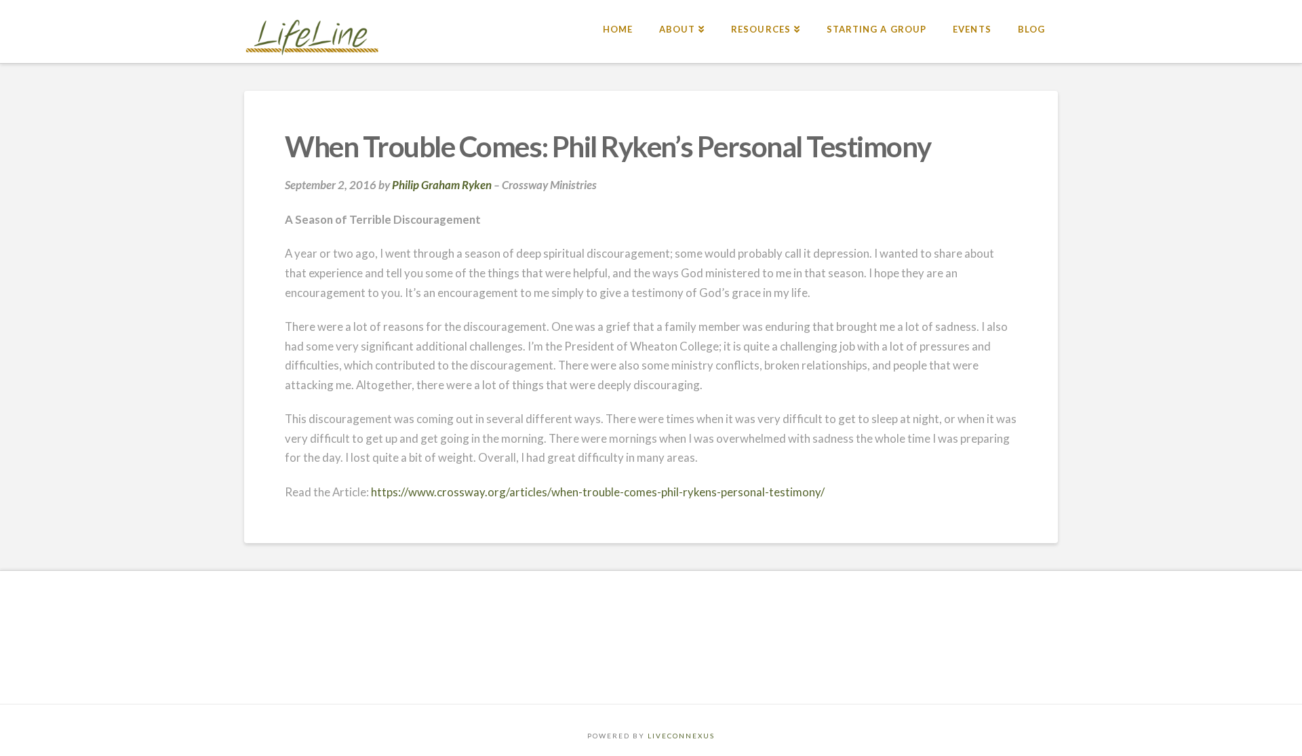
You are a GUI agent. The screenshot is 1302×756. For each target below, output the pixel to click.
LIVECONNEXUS (681, 736)
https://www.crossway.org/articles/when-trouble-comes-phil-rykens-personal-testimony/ (598, 492)
